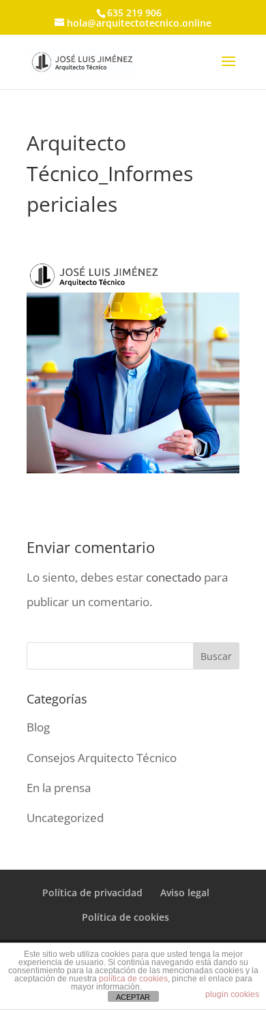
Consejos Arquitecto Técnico (102, 758)
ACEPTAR (133, 997)
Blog (38, 727)
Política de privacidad (92, 892)
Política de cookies (125, 917)
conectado (173, 577)
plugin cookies (232, 994)
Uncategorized (65, 817)
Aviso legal (184, 892)
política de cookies (133, 978)
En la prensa (59, 787)
